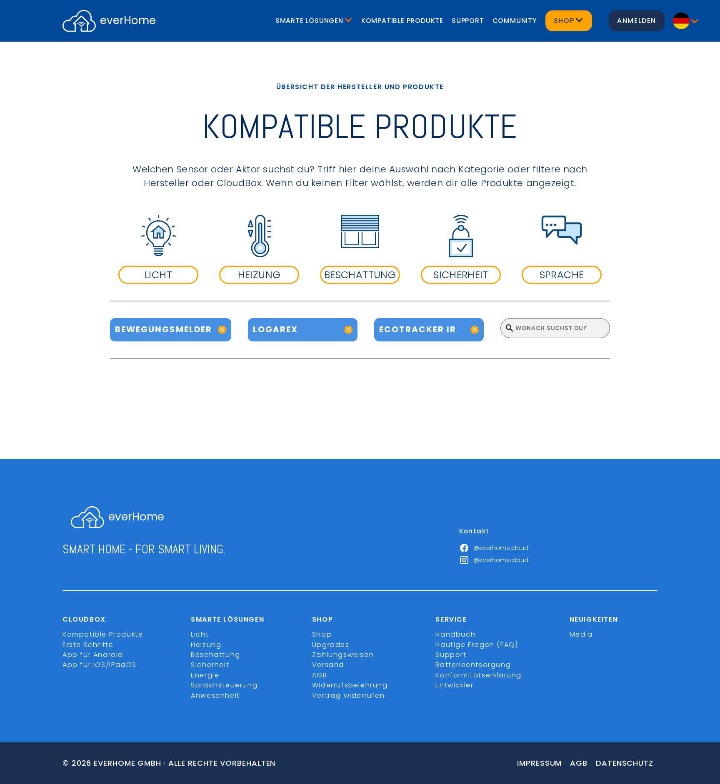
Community (514, 20)
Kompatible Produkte (402, 20)
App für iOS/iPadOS (99, 665)
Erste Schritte (87, 645)
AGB (320, 675)
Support (468, 20)
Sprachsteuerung (224, 685)
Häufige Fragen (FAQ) (476, 645)
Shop (322, 634)
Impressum (539, 763)
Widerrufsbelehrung (350, 685)
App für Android (92, 655)
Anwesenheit (215, 695)
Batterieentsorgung (473, 665)
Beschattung (215, 655)
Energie (205, 675)
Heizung (206, 645)
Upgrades (331, 645)
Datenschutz (624, 763)
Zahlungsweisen (343, 655)
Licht (200, 634)
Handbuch (455, 634)
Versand (328, 665)
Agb (579, 763)
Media (581, 634)
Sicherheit (210, 665)
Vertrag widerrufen (348, 695)
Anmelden (636, 20)
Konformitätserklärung (478, 675)
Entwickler (454, 685)
